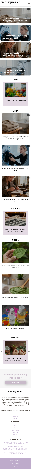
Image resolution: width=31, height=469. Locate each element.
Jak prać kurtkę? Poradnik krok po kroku (14, 71)
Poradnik (15, 208)
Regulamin (15, 466)
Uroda (15, 240)
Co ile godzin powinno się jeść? (15, 100)
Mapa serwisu (15, 463)
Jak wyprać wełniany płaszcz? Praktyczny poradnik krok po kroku (15, 19)
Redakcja (15, 416)
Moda (15, 111)
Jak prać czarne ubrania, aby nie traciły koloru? (15, 37)
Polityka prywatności (15, 460)
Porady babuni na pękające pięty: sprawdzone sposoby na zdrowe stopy (15, 359)
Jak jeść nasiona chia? (15, 446)
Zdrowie (15, 337)
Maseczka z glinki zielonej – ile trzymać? (15, 297)
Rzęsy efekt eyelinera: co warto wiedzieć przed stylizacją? (15, 230)
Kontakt (15, 418)
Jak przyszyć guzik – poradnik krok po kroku (13, 54)
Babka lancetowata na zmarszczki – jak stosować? (15, 267)
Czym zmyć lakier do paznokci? (15, 328)
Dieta (15, 79)
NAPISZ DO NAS (15, 382)
